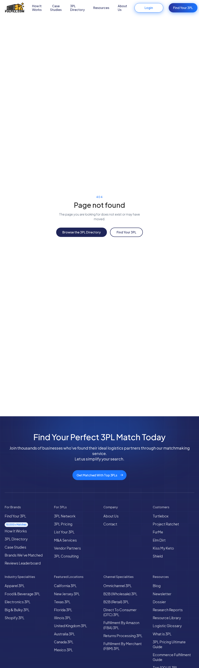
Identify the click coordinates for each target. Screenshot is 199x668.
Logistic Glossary (167, 625)
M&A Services (65, 540)
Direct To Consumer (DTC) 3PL (120, 612)
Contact (110, 524)
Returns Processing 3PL (122, 635)
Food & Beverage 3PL (22, 594)
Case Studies (56, 8)
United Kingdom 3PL (70, 625)
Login (149, 8)
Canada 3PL (63, 642)
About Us (122, 8)
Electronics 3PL (18, 602)
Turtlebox (160, 516)
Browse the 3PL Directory (81, 232)
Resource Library (167, 617)
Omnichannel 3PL (117, 585)
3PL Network (64, 516)
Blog (157, 585)
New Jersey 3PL (67, 594)
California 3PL (65, 585)
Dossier (159, 602)
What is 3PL (162, 634)
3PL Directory (77, 8)
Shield (158, 556)
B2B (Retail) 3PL (116, 602)
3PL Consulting (66, 556)
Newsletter (162, 594)
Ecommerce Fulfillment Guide (172, 657)
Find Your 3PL (183, 8)
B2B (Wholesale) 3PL (120, 594)
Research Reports (168, 610)
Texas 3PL (62, 602)
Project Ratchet (166, 524)
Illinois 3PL (62, 617)
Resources (101, 8)
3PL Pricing (63, 524)
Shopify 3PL (14, 617)
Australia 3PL (64, 634)
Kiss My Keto (163, 548)
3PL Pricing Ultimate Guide (169, 644)
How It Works (37, 8)
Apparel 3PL (15, 585)
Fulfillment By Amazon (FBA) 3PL (121, 625)
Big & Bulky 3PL (17, 610)
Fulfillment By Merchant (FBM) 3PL (122, 646)
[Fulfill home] (15, 8)
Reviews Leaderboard (23, 563)
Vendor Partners (67, 548)
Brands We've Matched (24, 555)
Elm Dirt (159, 540)
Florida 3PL (63, 610)
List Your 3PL (64, 532)
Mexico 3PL (63, 650)
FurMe (158, 532)
